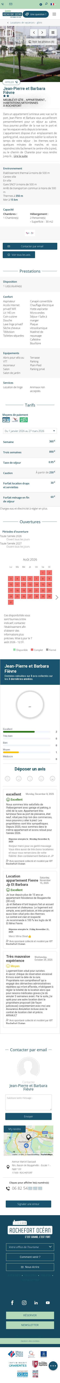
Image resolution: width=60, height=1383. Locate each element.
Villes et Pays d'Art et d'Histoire (35, 1373)
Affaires (14, 1275)
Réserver (30, 1315)
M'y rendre (14, 1129)
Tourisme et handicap (44, 1354)
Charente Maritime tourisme (18, 1364)
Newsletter (30, 1325)
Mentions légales (36, 1336)
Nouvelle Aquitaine (39, 1364)
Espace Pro (31, 1280)
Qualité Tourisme (31, 1354)
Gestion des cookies (30, 1341)
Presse (46, 1275)
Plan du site (21, 1336)
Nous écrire (32, 1267)
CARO (22, 1373)
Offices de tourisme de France (15, 1354)
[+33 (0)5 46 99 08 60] (3, 4)
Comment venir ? (30, 1257)
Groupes (30, 1275)
